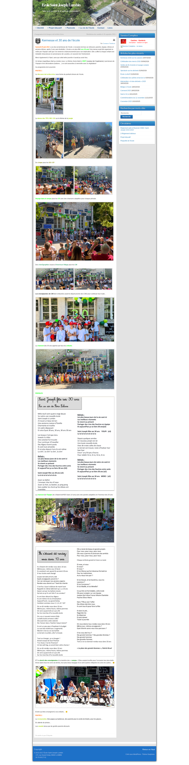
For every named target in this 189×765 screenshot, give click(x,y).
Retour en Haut (148, 749)
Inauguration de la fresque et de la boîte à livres (49, 34)
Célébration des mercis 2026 (130, 61)
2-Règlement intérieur (128, 133)
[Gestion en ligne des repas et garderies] (136, 41)
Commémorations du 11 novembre (132, 98)
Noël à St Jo (124, 94)
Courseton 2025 (126, 101)
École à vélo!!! (125, 74)
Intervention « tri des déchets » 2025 (133, 81)
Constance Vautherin (109, 43)
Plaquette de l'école (127, 141)
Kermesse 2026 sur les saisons (131, 58)
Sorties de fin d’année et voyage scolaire (134, 65)
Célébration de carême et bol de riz (132, 78)
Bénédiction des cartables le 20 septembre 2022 (101, 34)
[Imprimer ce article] (114, 40)
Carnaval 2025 (125, 90)
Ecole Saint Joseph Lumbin (61, 5)
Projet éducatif (125, 137)
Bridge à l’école (125, 87)
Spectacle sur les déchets (129, 70)
